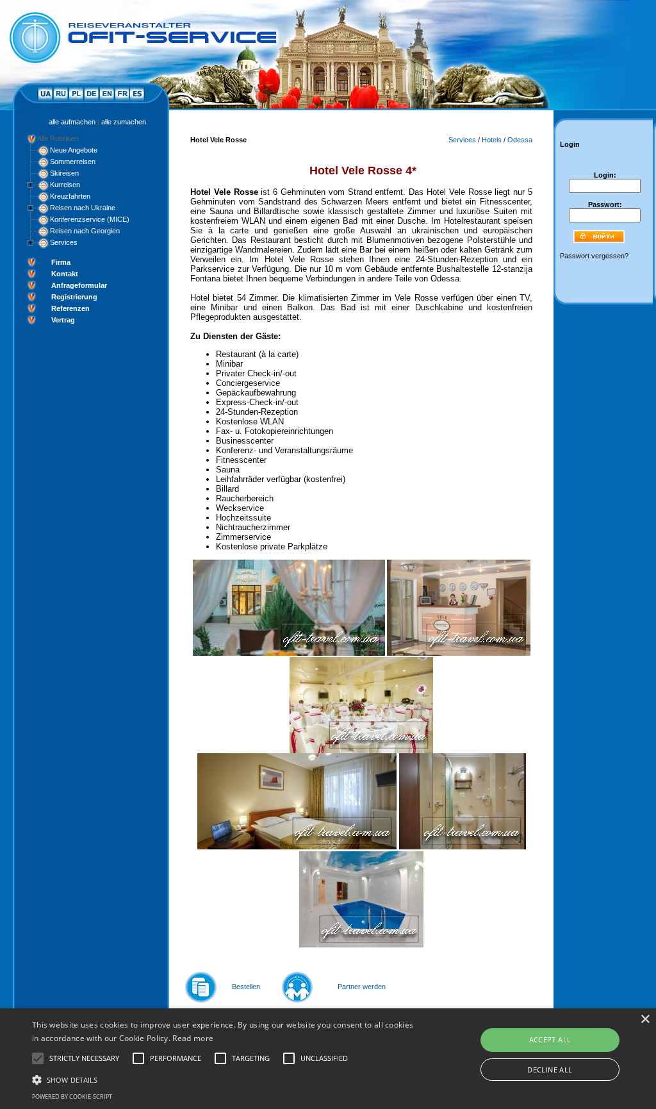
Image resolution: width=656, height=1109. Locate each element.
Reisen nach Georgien (85, 231)
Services (64, 242)
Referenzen (70, 308)
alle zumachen (123, 122)
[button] (224, 1079)
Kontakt (64, 274)
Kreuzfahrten (70, 196)
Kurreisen (65, 184)
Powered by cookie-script (72, 1096)
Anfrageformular (79, 285)
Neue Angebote (73, 150)
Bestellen (246, 986)
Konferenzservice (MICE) (89, 219)
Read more (192, 1038)
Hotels (492, 140)
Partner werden (362, 986)
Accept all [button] (550, 1039)
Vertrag (63, 320)
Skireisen (64, 173)
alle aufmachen (72, 122)
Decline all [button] (549, 1069)
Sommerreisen (72, 161)
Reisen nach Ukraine (82, 208)
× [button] (645, 1019)
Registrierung (74, 297)
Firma (60, 262)
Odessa (519, 140)
